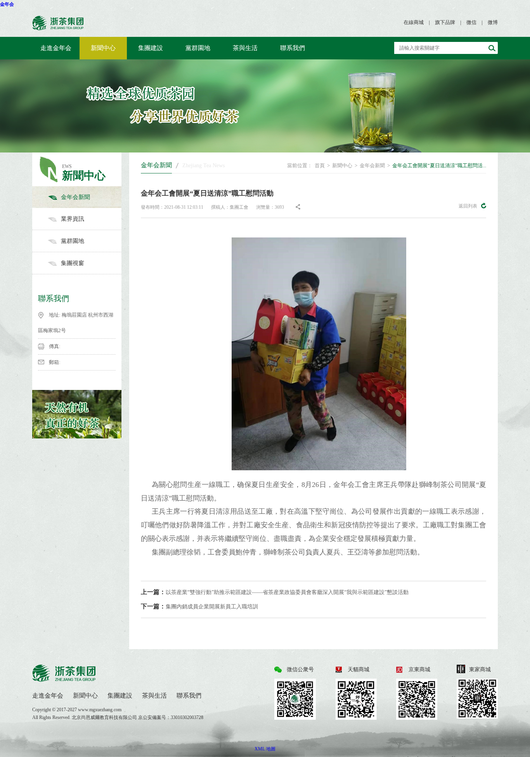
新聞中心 (103, 48)
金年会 (7, 4)
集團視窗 (72, 263)
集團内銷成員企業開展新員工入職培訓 (199, 606)
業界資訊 (72, 219)
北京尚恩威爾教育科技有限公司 (105, 717)
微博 (493, 22)
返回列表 (468, 206)
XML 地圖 (265, 749)
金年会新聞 (75, 197)
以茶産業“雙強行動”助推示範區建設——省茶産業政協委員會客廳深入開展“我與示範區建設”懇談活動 (275, 592)
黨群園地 (197, 48)
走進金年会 (55, 48)
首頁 (320, 165)
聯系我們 (292, 48)
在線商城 (414, 22)
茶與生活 (245, 48)
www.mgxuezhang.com (99, 709)
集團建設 (150, 48)
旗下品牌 (445, 22)
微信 (471, 22)
